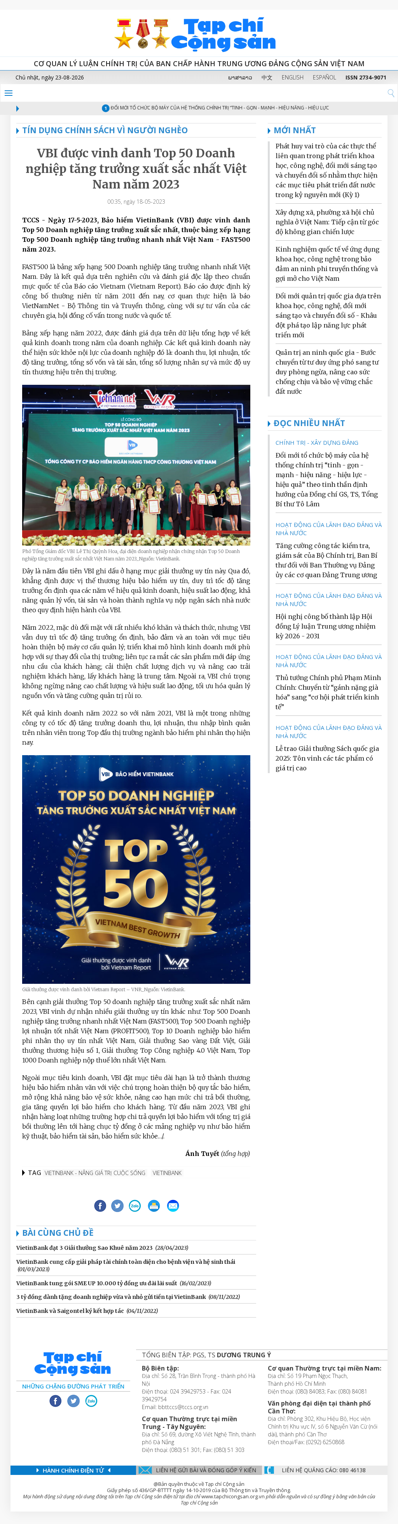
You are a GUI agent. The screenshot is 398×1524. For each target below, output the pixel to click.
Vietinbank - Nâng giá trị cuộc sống (95, 1173)
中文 (267, 77)
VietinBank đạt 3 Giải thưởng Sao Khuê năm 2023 (84, 1247)
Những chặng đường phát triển (73, 1386)
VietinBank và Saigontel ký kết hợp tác (70, 1310)
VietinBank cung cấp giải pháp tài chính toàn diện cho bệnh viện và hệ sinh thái (125, 1261)
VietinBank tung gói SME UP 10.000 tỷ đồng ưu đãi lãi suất (96, 1283)
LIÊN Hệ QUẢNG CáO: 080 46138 (324, 1470)
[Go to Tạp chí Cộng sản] (199, 33)
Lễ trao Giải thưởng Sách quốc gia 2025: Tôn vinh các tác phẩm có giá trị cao (327, 758)
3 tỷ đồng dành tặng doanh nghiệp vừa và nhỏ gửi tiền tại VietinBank (111, 1296)
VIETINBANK (167, 1173)
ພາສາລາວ (240, 77)
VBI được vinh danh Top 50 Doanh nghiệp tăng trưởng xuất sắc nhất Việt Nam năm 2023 (136, 169)
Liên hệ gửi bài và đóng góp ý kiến (206, 1470)
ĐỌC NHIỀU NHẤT (309, 423)
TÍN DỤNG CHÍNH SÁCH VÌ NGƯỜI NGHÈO (105, 130)
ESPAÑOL (324, 77)
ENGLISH (293, 77)
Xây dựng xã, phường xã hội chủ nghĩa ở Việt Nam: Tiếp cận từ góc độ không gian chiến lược (327, 222)
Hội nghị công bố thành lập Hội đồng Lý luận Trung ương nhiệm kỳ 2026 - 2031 (325, 626)
